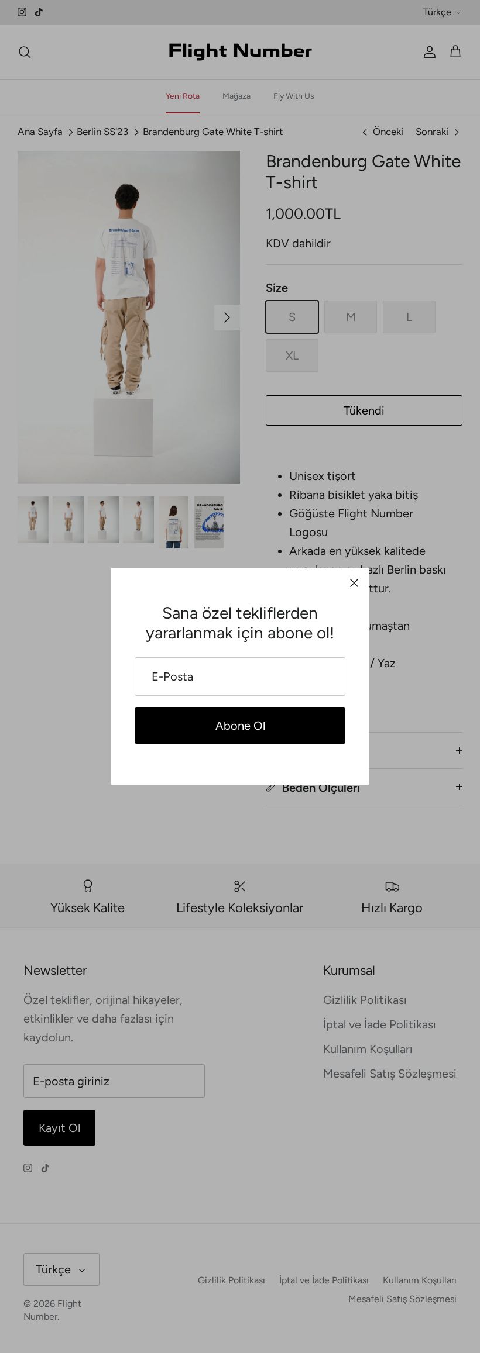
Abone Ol (240, 726)
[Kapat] (354, 583)
